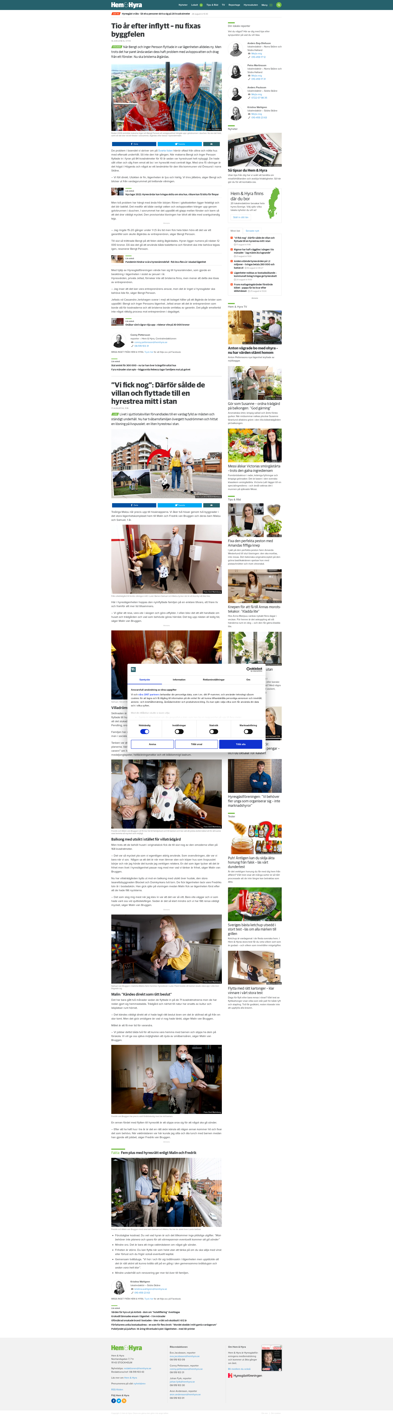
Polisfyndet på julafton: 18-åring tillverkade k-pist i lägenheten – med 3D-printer (153, 1329)
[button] (197, 5)
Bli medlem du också (239, 1369)
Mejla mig (256, 53)
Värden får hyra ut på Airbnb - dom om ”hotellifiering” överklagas (145, 1312)
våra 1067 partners (149, 694)
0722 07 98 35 (259, 97)
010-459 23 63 (142, 1292)
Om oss (264, 1413)
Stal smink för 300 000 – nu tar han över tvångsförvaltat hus (143, 365)
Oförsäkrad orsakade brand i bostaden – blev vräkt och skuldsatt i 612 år (149, 1320)
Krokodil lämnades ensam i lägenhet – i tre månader (138, 1316)
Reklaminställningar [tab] (214, 679)
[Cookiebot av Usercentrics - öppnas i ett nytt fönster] (248, 669)
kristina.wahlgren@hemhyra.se (150, 1289)
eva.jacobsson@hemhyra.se (185, 1356)
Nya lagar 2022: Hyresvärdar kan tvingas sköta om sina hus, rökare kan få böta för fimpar (172, 194)
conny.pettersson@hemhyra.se (150, 342)
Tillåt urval (196, 744)
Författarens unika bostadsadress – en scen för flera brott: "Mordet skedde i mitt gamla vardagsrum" (164, 1325)
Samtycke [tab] (144, 679)
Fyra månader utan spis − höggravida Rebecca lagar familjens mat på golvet (150, 369)
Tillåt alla (240, 744)
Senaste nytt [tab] (252, 230)
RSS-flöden (117, 1389)
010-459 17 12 (258, 57)
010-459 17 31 (258, 79)
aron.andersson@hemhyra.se (185, 1394)
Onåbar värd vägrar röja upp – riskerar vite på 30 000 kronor (157, 325)
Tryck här (148, 352)
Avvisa (152, 744)
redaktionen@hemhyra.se (137, 1368)
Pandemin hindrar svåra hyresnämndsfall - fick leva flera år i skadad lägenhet (165, 262)
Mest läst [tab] (235, 230)
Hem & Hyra (130, 1377)
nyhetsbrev (140, 1383)
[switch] (179, 731)
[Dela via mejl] (211, 144)
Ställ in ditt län (240, 217)
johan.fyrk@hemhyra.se (182, 1381)
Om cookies (275, 1413)
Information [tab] (179, 679)
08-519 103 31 (141, 346)
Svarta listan (165, 150)
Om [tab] (248, 679)
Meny (265, 5)
